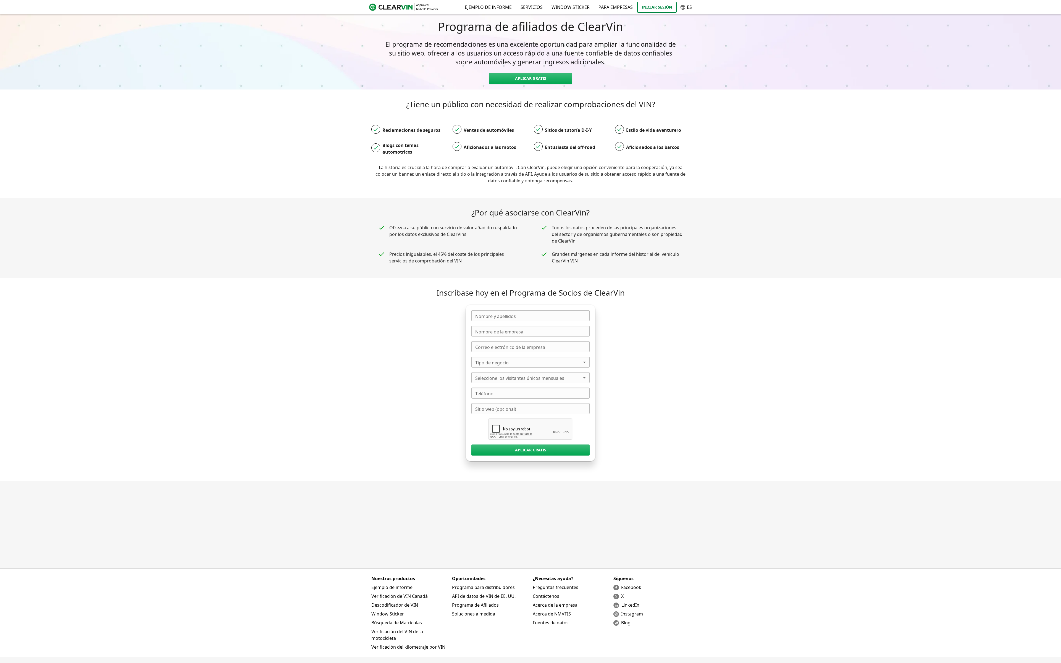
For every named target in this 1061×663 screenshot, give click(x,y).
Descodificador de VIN (394, 605)
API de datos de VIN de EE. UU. (484, 596)
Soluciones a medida (473, 614)
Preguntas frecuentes (555, 587)
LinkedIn (630, 605)
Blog (626, 623)
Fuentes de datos (551, 623)
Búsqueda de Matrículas (396, 623)
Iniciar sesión (657, 7)
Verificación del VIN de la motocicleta (397, 634)
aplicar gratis (530, 78)
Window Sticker (570, 7)
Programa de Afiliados (475, 605)
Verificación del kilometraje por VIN (408, 647)
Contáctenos (546, 596)
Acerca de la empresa (555, 605)
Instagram (632, 614)
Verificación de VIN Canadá (399, 596)
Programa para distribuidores (483, 587)
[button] (530, 362)
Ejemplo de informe (392, 587)
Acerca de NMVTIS (552, 614)
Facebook (631, 587)
